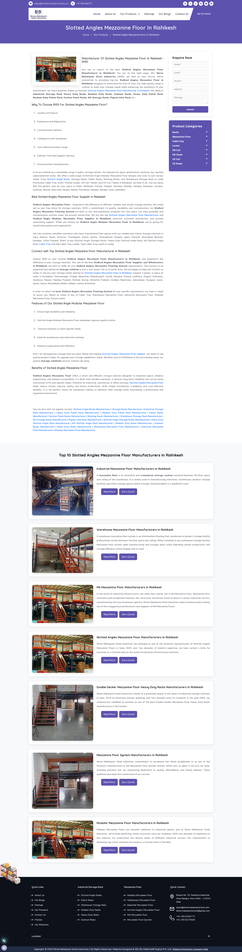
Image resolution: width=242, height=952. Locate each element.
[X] (190, 4)
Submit (190, 109)
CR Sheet (177, 163)
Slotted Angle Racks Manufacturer (91, 409)
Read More (109, 491)
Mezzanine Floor (181, 136)
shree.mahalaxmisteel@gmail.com (193, 910)
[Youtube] (206, 4)
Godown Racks (88, 919)
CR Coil (176, 159)
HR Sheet (177, 154)
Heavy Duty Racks (90, 914)
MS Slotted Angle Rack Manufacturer (92, 423)
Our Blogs (165, 14)
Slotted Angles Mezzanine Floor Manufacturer (134, 215)
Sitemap (149, 14)
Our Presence (41, 910)
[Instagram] (196, 4)
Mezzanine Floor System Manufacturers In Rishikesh (132, 755)
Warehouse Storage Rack (93, 905)
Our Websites (42, 924)
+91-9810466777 (185, 916)
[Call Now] (4, 940)
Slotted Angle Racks (58, 179)
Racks (175, 132)
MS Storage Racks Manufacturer (50, 419)
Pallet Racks (87, 900)
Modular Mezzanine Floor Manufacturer (74, 430)
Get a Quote (128, 491)
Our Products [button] (128, 14)
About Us (110, 14)
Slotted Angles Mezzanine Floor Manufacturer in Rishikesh (119, 90)
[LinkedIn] (201, 4)
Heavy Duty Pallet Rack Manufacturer (77, 412)
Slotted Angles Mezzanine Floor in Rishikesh (108, 273)
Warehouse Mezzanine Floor (141, 900)
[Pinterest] (211, 4)
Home (96, 14)
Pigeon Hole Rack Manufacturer (85, 419)
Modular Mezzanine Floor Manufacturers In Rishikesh (133, 823)
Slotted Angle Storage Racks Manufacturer (126, 419)
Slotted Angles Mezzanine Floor (146, 382)
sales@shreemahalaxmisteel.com (192, 907)
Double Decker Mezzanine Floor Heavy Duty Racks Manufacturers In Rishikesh (150, 687)
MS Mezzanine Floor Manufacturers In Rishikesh (129, 587)
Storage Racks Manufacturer (126, 409)
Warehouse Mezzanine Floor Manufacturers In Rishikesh (135, 529)
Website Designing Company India (190, 949)
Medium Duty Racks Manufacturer (133, 423)
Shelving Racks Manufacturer (102, 416)
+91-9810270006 (185, 919)
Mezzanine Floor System (139, 919)
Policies (38, 919)
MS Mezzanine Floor (137, 914)
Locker (176, 145)
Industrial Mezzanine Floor (140, 905)
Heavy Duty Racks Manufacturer (73, 426)
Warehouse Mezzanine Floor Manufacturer (116, 426)
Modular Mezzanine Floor (139, 895)
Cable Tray (44, 244)
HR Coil (176, 150)
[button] (203, 14)
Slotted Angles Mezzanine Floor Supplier (123, 353)
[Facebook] (185, 4)
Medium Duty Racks (91, 910)
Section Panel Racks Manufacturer (66, 416)
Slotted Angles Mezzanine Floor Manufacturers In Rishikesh (137, 637)
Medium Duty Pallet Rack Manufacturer (123, 412)
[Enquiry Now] (4, 948)
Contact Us (182, 14)
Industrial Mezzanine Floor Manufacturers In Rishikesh (134, 468)
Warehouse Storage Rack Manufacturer (140, 416)
